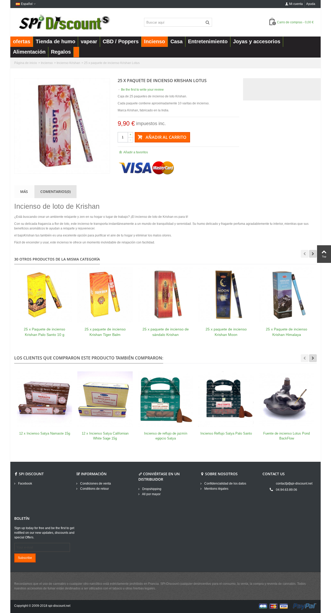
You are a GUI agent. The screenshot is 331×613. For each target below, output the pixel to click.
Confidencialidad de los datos (225, 483)
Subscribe (25, 558)
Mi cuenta (296, 4)
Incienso (47, 63)
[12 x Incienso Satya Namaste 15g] (44, 399)
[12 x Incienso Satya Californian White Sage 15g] (105, 399)
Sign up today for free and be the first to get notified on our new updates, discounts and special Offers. (44, 532)
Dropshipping (151, 489)
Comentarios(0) (55, 191)
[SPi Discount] (64, 22)
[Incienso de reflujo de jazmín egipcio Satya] (165, 399)
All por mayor (151, 494)
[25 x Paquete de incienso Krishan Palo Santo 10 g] (44, 294)
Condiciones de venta (95, 483)
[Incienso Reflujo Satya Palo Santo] (226, 399)
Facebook (24, 483)
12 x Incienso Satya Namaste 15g (44, 433)
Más (24, 191)
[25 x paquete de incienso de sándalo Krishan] (165, 294)
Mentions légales (216, 489)
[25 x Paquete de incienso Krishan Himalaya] (286, 294)
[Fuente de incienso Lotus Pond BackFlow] (286, 399)
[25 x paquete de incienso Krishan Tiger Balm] (105, 294)
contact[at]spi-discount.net (294, 483)
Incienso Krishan (68, 63)
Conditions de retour (94, 489)
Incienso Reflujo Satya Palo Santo (226, 433)
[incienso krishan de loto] (62, 126)
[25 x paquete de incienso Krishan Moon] (226, 294)
